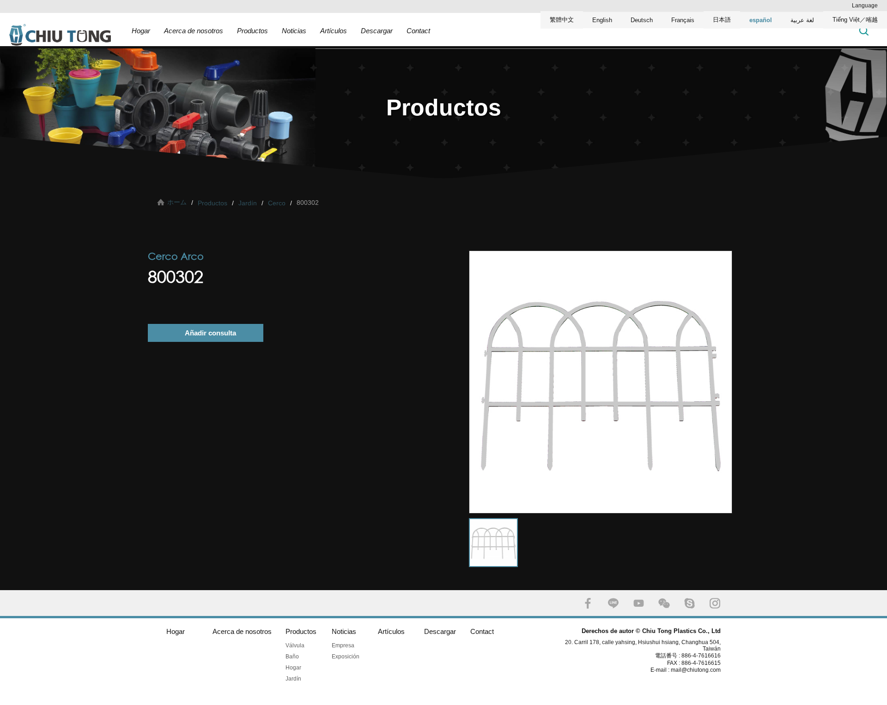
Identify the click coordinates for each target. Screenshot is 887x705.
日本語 (722, 19)
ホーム (177, 202)
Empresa (343, 645)
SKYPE (689, 603)
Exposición (345, 656)
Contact (418, 31)
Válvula (295, 645)
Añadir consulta (210, 333)
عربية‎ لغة (802, 20)
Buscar (864, 30)
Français (682, 20)
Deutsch (642, 20)
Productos (252, 31)
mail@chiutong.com (699, 670)
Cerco (277, 203)
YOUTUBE (638, 603)
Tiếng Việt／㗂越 (855, 19)
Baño (292, 656)
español (760, 20)
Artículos (333, 31)
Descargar (377, 31)
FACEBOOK (588, 603)
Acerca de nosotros (193, 31)
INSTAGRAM (715, 603)
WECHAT (664, 603)
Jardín (247, 203)
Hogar (141, 31)
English (602, 20)
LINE (613, 603)
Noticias (294, 31)
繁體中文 (562, 19)
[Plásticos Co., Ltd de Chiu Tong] (60, 34)
